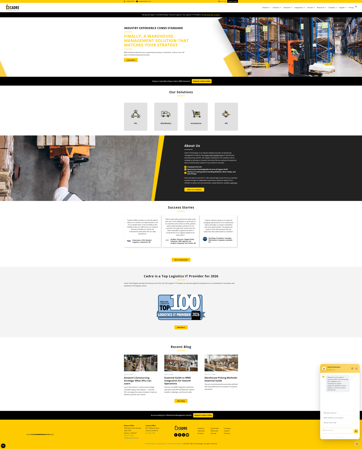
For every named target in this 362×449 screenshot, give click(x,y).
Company (331, 7)
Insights (342, 7)
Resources (320, 7)
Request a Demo (232, 1)
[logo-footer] (181, 428)
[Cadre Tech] (12, 7)
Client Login (223, 1)
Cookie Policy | (161, 444)
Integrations (298, 7)
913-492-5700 (150, 433)
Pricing (351, 7)
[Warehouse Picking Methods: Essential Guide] (221, 363)
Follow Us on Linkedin (183, 435)
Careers (227, 431)
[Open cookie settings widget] (3, 446)
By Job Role (215, 428)
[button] (355, 6)
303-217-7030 (129, 436)
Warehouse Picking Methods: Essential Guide (221, 379)
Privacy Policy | (150, 444)
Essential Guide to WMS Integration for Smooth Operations (177, 380)
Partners (227, 433)
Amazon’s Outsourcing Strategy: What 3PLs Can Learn (137, 380)
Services (310, 7)
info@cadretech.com (131, 438)
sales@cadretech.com (144, 1)
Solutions (276, 7)
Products (200, 433)
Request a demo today (201, 81)
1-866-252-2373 (130, 1)
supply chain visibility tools (213, 155)
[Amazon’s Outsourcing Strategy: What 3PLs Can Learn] (140, 363)
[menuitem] (222, 1)
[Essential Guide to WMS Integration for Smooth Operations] (181, 363)
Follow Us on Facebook (176, 435)
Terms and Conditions (175, 444)
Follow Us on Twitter (179, 435)
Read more (135, 117)
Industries (286, 7)
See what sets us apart (212, 15)
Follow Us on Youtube (187, 435)
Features (265, 7)
